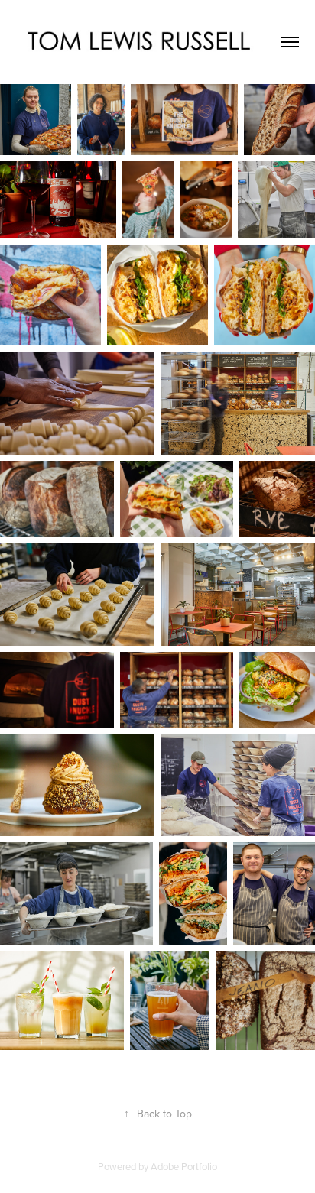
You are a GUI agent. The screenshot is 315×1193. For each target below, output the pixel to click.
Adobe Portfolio (184, 1166)
